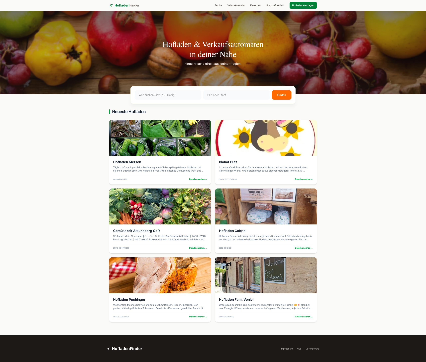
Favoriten (255, 5)
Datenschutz (313, 348)
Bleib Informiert (275, 5)
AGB (299, 348)
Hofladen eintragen (303, 5)
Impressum (287, 348)
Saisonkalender (236, 5)
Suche (218, 5)
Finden (281, 95)
